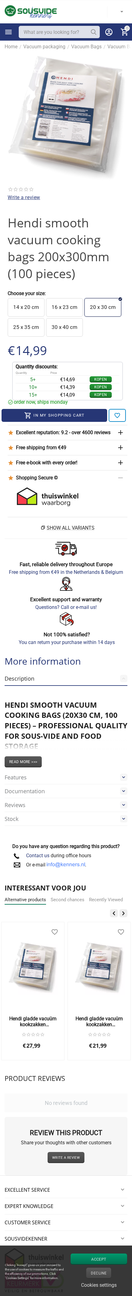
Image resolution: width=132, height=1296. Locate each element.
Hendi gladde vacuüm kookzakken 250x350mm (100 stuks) (99, 1021)
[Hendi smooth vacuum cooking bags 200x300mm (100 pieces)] (66, 118)
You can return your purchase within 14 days (67, 642)
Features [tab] (16, 777)
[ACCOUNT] (109, 32)
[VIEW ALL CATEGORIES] (8, 32)
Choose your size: (27, 293)
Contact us (37, 855)
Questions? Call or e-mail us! (66, 607)
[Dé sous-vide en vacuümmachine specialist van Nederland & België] (31, 11)
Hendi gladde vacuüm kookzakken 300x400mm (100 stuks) (33, 1021)
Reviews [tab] (15, 805)
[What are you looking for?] (93, 32)
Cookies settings (99, 1285)
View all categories (8, 32)
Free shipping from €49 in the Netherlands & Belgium (66, 572)
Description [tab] (19, 678)
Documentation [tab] (25, 791)
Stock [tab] (11, 818)
